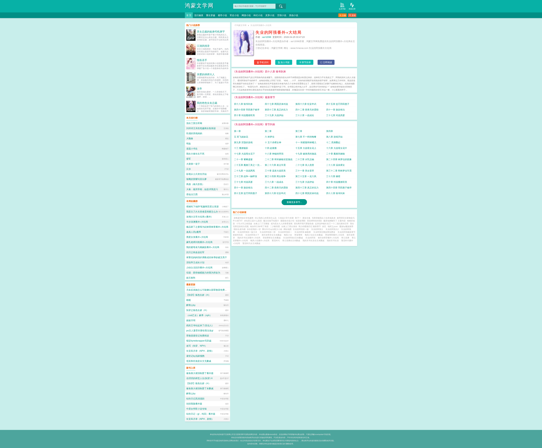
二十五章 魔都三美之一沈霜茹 (248, 165)
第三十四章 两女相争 (275, 176)
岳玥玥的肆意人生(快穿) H (199, 378)
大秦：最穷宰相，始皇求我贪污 (202, 189)
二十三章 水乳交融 (304, 159)
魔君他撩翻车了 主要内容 (334, 220)
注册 (344, 15)
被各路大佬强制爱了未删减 (199, 388)
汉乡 (188, 168)
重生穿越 (210, 15)
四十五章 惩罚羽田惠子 (337, 104)
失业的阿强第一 (285, 231)
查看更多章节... (294, 202)
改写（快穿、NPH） (196, 345)
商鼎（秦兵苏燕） (195, 184)
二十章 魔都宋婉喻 (335, 153)
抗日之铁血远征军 (195, 252)
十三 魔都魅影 (241, 148)
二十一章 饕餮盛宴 (243, 159)
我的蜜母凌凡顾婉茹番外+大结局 (202, 247)
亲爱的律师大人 (206, 74)
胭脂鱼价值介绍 (287, 220)
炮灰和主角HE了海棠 (259, 226)
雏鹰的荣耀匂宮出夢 (196, 179)
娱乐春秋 (190, 277)
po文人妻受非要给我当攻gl (199, 330)
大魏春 (189, 138)
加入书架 (285, 62)
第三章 (298, 131)
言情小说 (281, 15)
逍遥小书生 (192, 148)
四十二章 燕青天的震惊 (307, 109)
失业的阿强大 (317, 229)
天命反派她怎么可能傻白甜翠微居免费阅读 (207, 289)
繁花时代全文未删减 (251, 243)
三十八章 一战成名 (304, 115)
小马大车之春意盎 (244, 223)
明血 (188, 143)
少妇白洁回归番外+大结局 (199, 267)
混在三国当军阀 (194, 123)
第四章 (329, 131)
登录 (354, 15)
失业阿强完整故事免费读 (324, 231)
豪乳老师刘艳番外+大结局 (199, 242)
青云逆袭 (345, 237)
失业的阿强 (310, 237)
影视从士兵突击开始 (196, 174)
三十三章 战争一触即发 (245, 176)
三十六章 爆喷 (333, 176)
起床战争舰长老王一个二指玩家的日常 (332, 223)
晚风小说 (288, 234)
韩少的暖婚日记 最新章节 (310, 226)
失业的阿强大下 (252, 234)
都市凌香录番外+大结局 (328, 237)
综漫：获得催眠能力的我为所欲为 (203, 272)
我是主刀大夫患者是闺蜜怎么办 (202, 211)
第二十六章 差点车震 (275, 165)
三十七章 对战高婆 (335, 115)
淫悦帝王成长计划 (195, 262)
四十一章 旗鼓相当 (335, 109)
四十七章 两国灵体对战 (276, 104)
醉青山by (190, 305)
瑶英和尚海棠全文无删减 (198, 361)
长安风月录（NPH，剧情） (200, 350)
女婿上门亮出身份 (289, 226)
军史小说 (234, 15)
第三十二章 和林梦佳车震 (339, 170)
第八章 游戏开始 (334, 136)
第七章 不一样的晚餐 (305, 136)
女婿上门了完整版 (261, 223)
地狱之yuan (333, 226)
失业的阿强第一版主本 (247, 231)
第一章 (237, 131)
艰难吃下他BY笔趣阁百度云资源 (202, 206)
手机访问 (263, 62)
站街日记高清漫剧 (195, 398)
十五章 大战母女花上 (305, 148)
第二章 (268, 131)
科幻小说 (258, 15)
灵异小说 (269, 15)
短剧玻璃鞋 (301, 220)
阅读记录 (352, 8)
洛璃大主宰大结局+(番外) (199, 216)
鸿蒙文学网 (199, 5)
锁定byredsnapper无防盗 (198, 340)
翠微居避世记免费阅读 (197, 335)
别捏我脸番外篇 (194, 403)
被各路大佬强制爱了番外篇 (199, 373)
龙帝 (199, 88)
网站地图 (287, 229)
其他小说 (293, 15)
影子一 (298, 217)
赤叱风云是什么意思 (253, 220)
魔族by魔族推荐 (346, 226)
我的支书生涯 (333, 240)
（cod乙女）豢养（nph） (199, 315)
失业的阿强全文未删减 (293, 237)
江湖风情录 (203, 45)
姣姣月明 (190, 320)
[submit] (281, 6)
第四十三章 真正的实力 (276, 109)
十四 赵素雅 (271, 148)
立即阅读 (327, 62)
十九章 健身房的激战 (305, 153)
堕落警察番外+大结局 (334, 234)
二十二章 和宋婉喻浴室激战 (278, 159)
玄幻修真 (198, 15)
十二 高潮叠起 (333, 142)
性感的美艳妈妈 (194, 133)
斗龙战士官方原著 (286, 217)
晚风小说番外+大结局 (259, 240)
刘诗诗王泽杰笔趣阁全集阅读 (201, 128)
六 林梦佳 (269, 136)
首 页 (188, 15)
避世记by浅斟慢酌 (195, 355)
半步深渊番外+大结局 (197, 221)
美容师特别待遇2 (314, 220)
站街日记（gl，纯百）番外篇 (200, 413)
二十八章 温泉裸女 (335, 165)
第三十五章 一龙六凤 (305, 176)
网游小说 (246, 15)
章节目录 (306, 62)
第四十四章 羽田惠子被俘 (246, 109)
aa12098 (266, 37)
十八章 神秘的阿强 (274, 153)
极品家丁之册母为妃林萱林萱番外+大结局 (207, 226)
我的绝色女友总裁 (207, 103)
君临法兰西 (192, 194)
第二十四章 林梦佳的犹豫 (339, 159)
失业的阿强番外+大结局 (260, 25)
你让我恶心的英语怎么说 (266, 217)
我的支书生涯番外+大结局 (248, 237)
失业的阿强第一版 (301, 229)
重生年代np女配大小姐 (272, 229)
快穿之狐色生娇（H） (197, 310)
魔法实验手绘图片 (271, 220)
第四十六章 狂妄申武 (305, 104)
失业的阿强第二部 (268, 231)
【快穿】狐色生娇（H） (198, 294)
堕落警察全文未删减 (272, 237)
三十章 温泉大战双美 (275, 170)
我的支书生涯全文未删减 (313, 240)
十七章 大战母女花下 (244, 153)
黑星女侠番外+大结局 (197, 237)
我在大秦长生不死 (195, 153)
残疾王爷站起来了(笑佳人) (199, 325)
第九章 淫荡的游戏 (243, 142)
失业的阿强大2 (333, 229)
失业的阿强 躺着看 (303, 231)
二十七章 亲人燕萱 (304, 165)
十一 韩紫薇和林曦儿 (305, 142)
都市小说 (222, 15)
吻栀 (188, 300)
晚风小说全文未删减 (314, 234)
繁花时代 (276, 240)
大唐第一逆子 (193, 163)
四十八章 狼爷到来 (243, 104)
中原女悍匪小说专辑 (196, 408)
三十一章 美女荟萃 (304, 170)
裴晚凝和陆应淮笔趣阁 (243, 217)
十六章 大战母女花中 (336, 148)
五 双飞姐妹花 (241, 136)
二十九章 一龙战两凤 (244, 170)
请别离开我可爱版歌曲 (304, 223)
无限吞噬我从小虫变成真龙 (324, 217)
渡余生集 (306, 217)
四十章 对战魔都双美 (244, 115)
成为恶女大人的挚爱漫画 (281, 223)
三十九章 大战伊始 (274, 115)
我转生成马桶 (239, 229)
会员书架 (342, 8)
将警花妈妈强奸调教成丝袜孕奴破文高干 (206, 257)
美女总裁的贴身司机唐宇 (211, 31)
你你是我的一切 (254, 229)
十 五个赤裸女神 (273, 142)
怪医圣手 (202, 60)
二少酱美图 (275, 226)
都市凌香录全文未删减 (271, 234)
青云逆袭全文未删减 (291, 240)
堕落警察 (298, 234)
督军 (188, 158)
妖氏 (324, 226)
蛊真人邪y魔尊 (193, 231)
